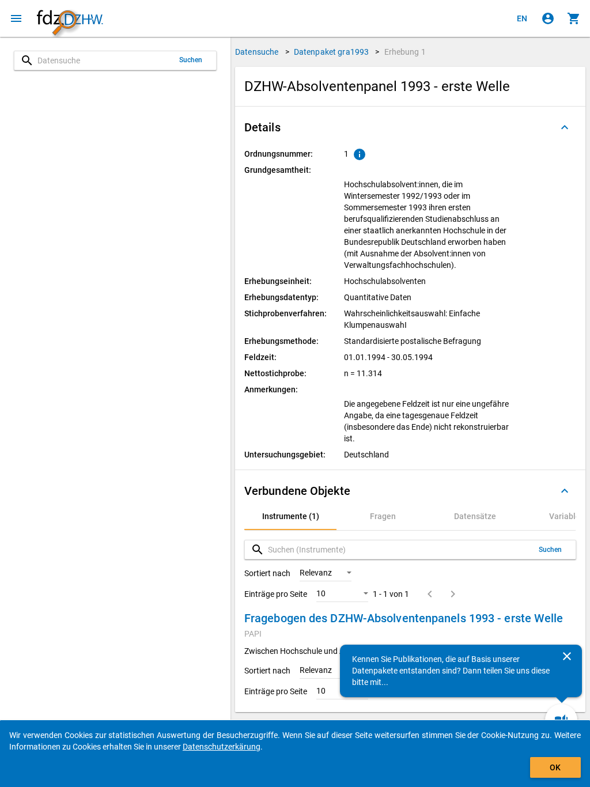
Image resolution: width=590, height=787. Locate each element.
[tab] (290, 516)
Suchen (191, 60)
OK (555, 767)
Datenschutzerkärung (221, 746)
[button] (410, 127)
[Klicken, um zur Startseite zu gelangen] (70, 18)
